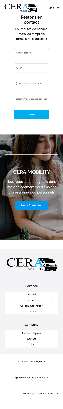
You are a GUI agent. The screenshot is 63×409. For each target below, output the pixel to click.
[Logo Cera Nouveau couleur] (20, 4)
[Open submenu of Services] (52, 300)
